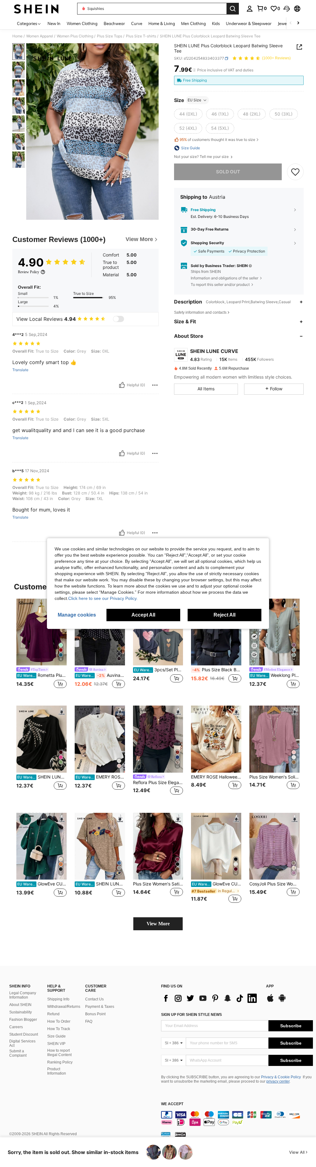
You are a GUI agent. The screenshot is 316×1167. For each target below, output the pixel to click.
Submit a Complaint (18, 1053)
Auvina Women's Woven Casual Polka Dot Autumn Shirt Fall (100, 675)
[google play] (282, 1001)
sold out (228, 172)
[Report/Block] (155, 385)
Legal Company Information (22, 995)
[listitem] (41, 647)
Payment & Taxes (99, 1006)
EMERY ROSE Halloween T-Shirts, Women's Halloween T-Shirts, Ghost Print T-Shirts (216, 776)
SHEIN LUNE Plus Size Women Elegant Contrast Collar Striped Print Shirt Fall (42, 776)
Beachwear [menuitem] (114, 23)
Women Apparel (39, 36)
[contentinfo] (237, 1118)
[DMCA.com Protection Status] (180, 1134)
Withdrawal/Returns (63, 1006)
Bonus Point (95, 1014)
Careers (16, 1027)
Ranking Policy (60, 1062)
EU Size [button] (194, 100)
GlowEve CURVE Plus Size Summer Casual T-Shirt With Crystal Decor (42, 883)
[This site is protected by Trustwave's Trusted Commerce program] (165, 1134)
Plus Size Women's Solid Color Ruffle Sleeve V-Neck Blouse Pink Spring (274, 776)
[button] (286, 8)
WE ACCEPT (172, 1104)
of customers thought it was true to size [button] (217, 139)
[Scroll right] (298, 23)
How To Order (58, 1021)
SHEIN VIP (56, 1044)
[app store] (270, 1001)
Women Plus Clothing (75, 36)
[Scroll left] (291, 23)
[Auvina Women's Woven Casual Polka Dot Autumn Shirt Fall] (100, 632)
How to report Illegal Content (59, 1052)
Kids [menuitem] (216, 23)
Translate (20, 370)
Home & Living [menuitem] (161, 23)
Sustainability (20, 1012)
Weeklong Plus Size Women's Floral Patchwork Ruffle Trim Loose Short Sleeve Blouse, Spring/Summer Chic (275, 675)
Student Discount (23, 1034)
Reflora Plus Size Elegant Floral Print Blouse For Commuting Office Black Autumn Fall (158, 782)
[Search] (233, 9)
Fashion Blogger (23, 1019)
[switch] (118, 319)
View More (158, 923)
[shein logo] (36, 8)
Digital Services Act (22, 1043)
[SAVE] (295, 171)
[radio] (188, 114)
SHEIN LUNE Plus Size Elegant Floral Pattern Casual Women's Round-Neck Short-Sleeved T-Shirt (100, 883)
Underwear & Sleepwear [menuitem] (249, 23)
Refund (53, 1014)
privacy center (277, 1081)
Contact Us (94, 999)
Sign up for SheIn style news (191, 1014)
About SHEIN (20, 1005)
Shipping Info (58, 999)
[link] (261, 8)
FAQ (88, 1021)
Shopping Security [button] (207, 243)
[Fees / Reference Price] (194, 70)
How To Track (58, 1029)
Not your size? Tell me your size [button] (202, 157)
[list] (210, 998)
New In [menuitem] (54, 23)
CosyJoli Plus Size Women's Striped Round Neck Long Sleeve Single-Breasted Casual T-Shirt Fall (274, 883)
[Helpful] (122, 385)
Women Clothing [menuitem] (82, 23)
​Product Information (56, 1071)
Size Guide (56, 1036)
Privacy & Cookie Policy (281, 1077)
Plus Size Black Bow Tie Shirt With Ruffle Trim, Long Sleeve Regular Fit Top (216, 669)
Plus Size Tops (109, 36)
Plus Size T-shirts (141, 36)
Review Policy (28, 272)
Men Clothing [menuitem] (193, 23)
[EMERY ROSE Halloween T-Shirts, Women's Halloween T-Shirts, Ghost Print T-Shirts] (216, 739)
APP (270, 986)
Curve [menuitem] (136, 23)
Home (17, 36)
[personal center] (249, 8)
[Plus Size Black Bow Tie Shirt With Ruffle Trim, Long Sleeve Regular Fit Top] (216, 632)
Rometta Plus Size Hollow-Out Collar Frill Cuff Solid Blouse (42, 675)
